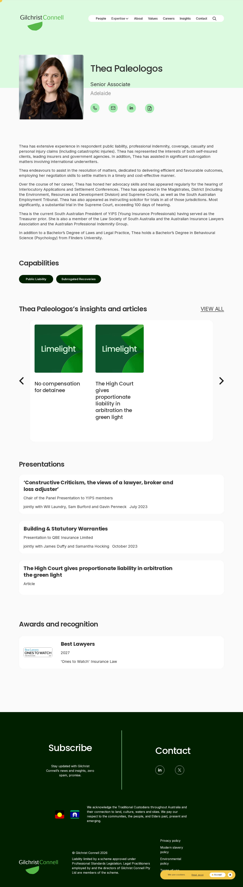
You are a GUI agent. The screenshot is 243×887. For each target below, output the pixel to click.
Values (153, 18)
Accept (218, 874)
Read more (198, 874)
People (101, 18)
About (138, 18)
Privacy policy (170, 841)
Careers (168, 18)
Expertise (118, 18)
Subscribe (70, 748)
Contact (201, 18)
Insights (185, 18)
